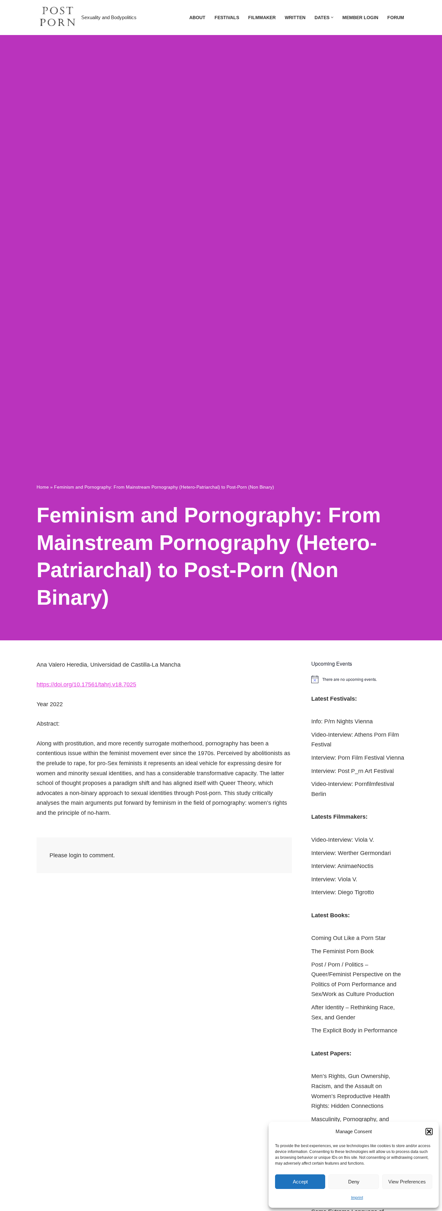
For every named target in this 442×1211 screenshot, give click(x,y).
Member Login (360, 17)
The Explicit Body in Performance (354, 1030)
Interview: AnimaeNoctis (342, 866)
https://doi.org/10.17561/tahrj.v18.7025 (86, 684)
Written (295, 17)
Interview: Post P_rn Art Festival (352, 771)
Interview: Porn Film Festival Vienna (357, 757)
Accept (300, 1181)
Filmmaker (262, 17)
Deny (353, 1181)
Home (43, 487)
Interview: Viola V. (334, 879)
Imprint (357, 1197)
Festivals (227, 17)
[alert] (358, 679)
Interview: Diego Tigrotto (342, 892)
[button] (429, 1131)
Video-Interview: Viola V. (342, 840)
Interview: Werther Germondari (351, 853)
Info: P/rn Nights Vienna (342, 721)
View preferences (407, 1181)
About (197, 17)
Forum (395, 17)
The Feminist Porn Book (342, 951)
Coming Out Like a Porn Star (348, 938)
